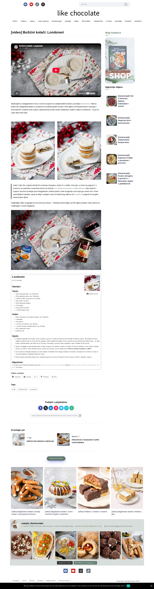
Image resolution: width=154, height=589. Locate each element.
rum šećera (59, 188)
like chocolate (78, 13)
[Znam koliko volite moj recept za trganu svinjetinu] (43, 545)
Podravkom (85, 104)
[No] (151, 586)
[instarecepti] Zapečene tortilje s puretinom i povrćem (125, 159)
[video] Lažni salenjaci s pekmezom (40, 441)
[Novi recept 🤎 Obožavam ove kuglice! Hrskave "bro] (110, 545)
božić (14, 389)
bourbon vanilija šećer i (89, 365)
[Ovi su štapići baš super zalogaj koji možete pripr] (132, 545)
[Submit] (126, 4)
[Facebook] (25, 4)
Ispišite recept (93, 294)
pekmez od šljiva (58, 365)
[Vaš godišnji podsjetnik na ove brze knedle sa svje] (88, 545)
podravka (33, 389)
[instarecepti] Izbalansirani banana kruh (123, 139)
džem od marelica (47, 365)
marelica (78, 194)
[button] (33, 150)
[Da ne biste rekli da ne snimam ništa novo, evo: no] (21, 545)
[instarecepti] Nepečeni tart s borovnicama (124, 120)
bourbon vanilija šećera (74, 188)
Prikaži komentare (56, 458)
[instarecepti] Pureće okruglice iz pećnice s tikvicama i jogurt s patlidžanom (125, 178)
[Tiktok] (37, 4)
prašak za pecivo (75, 365)
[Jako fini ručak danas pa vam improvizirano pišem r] (65, 545)
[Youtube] (31, 4)
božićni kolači (22, 389)
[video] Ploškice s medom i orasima (92, 512)
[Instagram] (43, 4)
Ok (128, 586)
